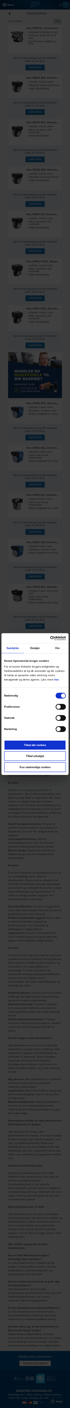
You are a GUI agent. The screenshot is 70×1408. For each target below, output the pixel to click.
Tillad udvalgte (35, 756)
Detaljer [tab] (35, 648)
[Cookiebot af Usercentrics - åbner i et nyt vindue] (50, 638)
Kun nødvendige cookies (35, 767)
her (56, 679)
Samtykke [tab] (12, 648)
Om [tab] (57, 648)
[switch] (61, 707)
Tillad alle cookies (35, 745)
